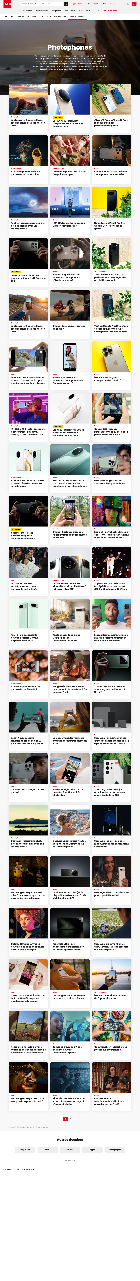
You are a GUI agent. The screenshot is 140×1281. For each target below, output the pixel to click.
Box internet (27, 11)
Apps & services (78, 4)
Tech (41, 17)
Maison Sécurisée (85, 11)
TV (98, 11)
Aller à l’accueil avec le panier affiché (122, 4)
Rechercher (66, 4)
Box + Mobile (70, 11)
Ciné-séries (31, 17)
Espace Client (134, 3)
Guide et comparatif (77, 17)
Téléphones (56, 11)
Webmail (128, 4)
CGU (17, 1169)
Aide (104, 4)
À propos (26, 1169)
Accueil (21, 17)
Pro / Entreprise (93, 4)
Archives (7, 1169)
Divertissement (60, 17)
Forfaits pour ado (110, 11)
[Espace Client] (134, 4)
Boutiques (113, 4)
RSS (35, 1169)
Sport (49, 17)
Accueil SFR (7, 4)
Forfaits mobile (42, 11)
